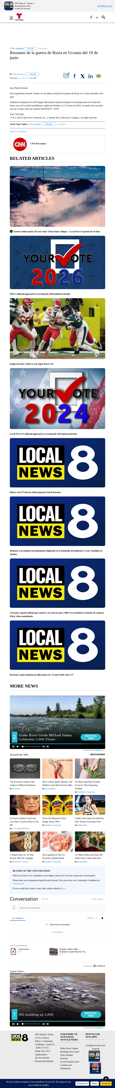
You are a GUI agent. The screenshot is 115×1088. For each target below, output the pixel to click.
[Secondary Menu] (13, 17)
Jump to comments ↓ (19, 131)
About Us (50, 1044)
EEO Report (40, 1034)
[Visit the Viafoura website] (99, 966)
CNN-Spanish (35, 124)
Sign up (100, 899)
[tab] (18, 918)
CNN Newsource (18, 74)
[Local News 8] (21, 17)
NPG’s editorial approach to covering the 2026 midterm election (40, 294)
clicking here (18, 883)
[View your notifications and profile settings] (102, 918)
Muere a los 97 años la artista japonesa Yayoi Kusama (35, 492)
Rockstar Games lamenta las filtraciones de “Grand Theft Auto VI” (42, 675)
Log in (93, 899)
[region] (57, 932)
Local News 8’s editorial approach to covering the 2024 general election (43, 434)
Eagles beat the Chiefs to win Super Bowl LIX (32, 364)
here (63, 888)
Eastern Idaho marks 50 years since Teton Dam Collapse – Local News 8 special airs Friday (56, 231)
